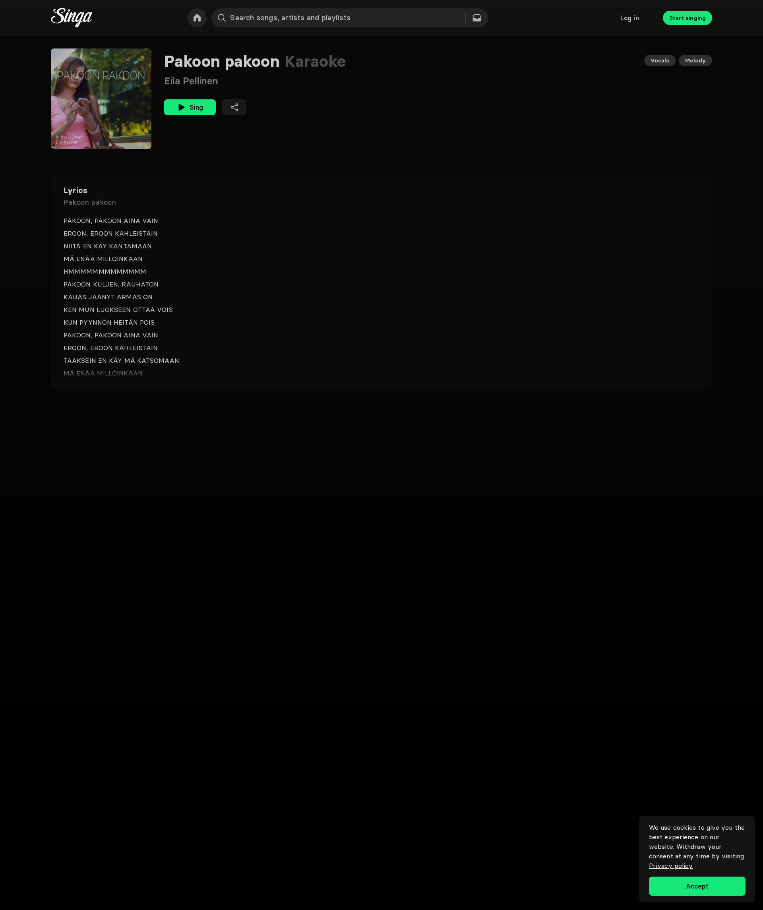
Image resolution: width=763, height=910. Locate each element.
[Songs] (477, 18)
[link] (197, 17)
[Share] (234, 107)
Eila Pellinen (191, 81)
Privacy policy (671, 865)
